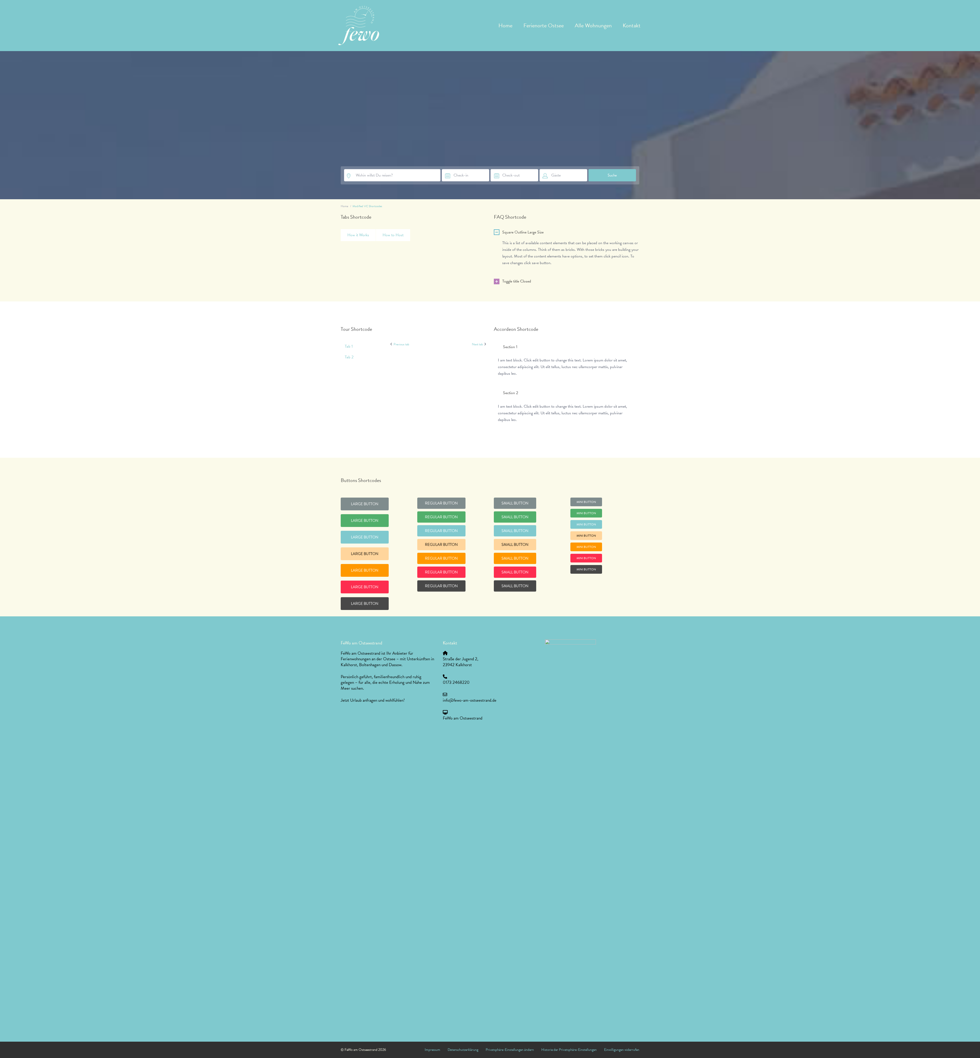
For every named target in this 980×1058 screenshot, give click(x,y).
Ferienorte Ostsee (543, 25)
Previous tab (401, 344)
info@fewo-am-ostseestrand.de (469, 700)
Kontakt (632, 25)
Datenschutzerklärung (463, 1049)
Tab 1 (349, 346)
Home (505, 25)
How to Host (393, 235)
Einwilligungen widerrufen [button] (621, 1049)
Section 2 (510, 393)
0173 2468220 (456, 682)
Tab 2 (349, 357)
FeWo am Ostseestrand (462, 718)
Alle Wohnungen (593, 25)
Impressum (432, 1049)
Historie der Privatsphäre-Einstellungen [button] (569, 1049)
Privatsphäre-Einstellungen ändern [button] (510, 1049)
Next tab (477, 344)
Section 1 (510, 347)
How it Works (358, 235)
